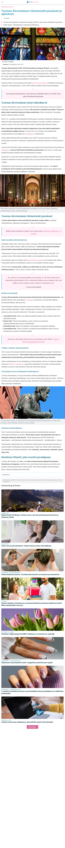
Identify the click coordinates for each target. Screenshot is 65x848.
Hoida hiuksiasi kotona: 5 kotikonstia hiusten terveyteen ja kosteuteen (30, 574)
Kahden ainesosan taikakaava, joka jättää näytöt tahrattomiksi (27, 722)
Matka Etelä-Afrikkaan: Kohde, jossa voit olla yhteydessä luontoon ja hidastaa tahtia (29, 516)
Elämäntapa (5, 513)
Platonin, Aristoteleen (16, 364)
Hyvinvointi (5, 544)
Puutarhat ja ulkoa (7, 632)
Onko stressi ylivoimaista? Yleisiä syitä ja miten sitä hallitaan (26, 546)
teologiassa (5, 150)
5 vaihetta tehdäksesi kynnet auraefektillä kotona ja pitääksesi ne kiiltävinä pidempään (32, 692)
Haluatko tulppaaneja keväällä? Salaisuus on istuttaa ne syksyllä (27, 634)
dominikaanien (30, 134)
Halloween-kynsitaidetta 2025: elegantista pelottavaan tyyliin (27, 663)
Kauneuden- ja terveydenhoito (11, 572)
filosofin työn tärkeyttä (40, 83)
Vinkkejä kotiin (6, 720)
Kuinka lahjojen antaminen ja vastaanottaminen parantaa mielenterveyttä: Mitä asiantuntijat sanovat (31, 604)
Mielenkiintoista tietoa (7, 6)
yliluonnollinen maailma (35, 260)
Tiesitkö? (4, 601)
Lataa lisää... (32, 727)
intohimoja (29, 300)
